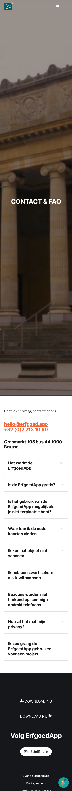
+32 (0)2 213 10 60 (26, 429)
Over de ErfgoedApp (36, 775)
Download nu (38, 701)
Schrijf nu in (39, 752)
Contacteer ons (36, 783)
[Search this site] (58, 6)
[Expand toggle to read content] (61, 462)
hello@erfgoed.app (26, 424)
